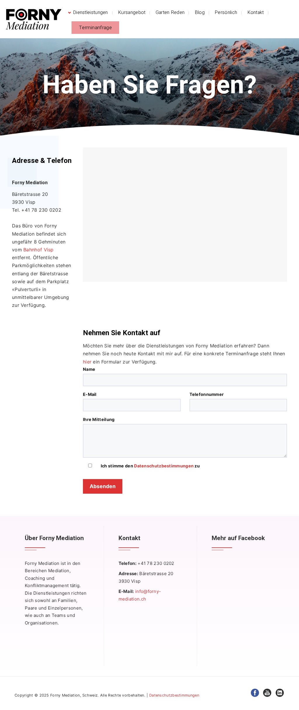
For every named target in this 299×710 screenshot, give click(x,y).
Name (89, 369)
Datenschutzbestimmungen (164, 465)
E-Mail (90, 394)
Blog (200, 12)
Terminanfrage (95, 27)
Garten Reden (170, 12)
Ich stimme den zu (150, 465)
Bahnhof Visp (38, 250)
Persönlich (226, 12)
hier (87, 362)
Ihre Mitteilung (99, 419)
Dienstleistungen (90, 12)
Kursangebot (131, 12)
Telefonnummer (207, 394)
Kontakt (255, 12)
